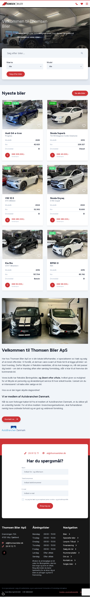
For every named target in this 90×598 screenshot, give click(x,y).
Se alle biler (80, 93)
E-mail (24, 489)
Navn (23, 468)
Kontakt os (10, 419)
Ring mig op (45, 506)
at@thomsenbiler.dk (56, 453)
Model (49, 62)
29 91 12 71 (33, 453)
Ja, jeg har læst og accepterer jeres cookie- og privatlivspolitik (46, 499)
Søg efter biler (15, 74)
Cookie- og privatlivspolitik (68, 592)
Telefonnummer (27, 478)
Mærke (10, 62)
